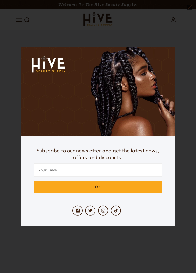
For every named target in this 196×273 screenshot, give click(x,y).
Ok (98, 187)
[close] (189, 6)
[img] (77, 211)
